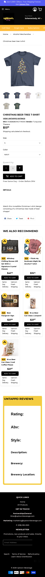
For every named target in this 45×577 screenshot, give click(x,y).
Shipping (7, 131)
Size (5, 138)
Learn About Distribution (21, 557)
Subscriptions (33, 28)
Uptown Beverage (24, 568)
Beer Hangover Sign (7, 314)
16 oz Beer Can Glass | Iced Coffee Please (8, 362)
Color (5, 150)
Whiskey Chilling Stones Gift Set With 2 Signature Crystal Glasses (9, 263)
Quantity (8, 162)
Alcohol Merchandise (22, 34)
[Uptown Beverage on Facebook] (35, 561)
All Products (23, 505)
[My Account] (35, 9)
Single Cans (19, 28)
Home (5, 34)
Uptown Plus (24, 4)
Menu (7, 9)
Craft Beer (6, 28)
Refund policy (33, 554)
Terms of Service (19, 554)
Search (7, 554)
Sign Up (37, 542)
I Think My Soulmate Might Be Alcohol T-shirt (32, 261)
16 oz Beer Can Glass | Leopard (32, 314)
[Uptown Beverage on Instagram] (39, 561)
